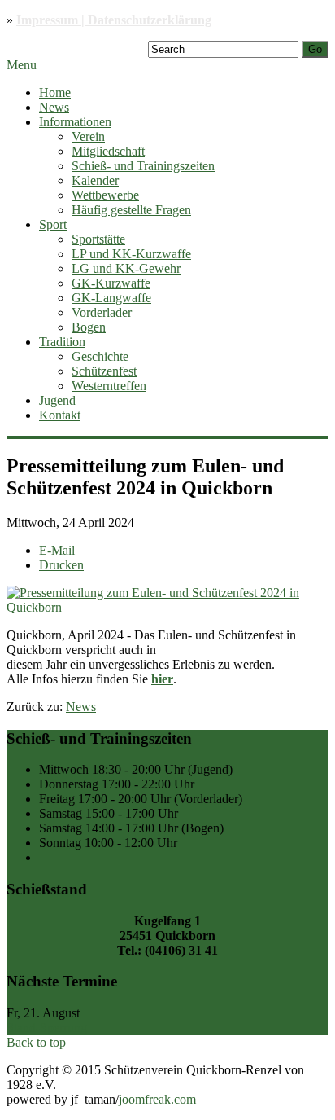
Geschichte (100, 356)
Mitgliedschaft (108, 151)
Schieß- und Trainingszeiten (143, 166)
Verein (88, 136)
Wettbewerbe (105, 195)
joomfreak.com (157, 1099)
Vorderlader (102, 312)
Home (55, 92)
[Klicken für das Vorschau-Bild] (167, 607)
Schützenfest (104, 371)
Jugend (57, 400)
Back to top (36, 1042)
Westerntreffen (109, 386)
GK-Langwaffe (111, 298)
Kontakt (59, 415)
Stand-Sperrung (47, 1027)
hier (162, 679)
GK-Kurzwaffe (111, 283)
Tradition (62, 342)
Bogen (89, 327)
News (54, 107)
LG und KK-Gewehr (126, 268)
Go (315, 49)
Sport (53, 224)
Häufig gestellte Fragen (131, 210)
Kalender (95, 180)
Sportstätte (98, 239)
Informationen (75, 122)
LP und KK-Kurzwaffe (131, 254)
